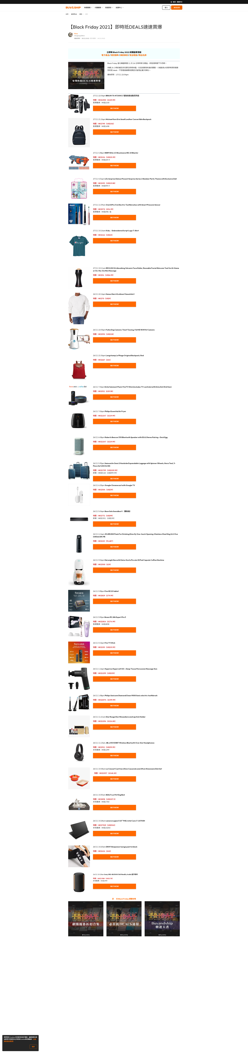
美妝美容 (124, 55)
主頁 (67, 14)
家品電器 (133, 55)
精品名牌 (142, 55)
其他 (80, 14)
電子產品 (105, 55)
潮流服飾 (115, 55)
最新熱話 (74, 14)
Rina (76, 34)
